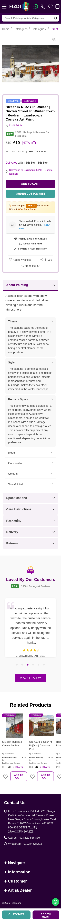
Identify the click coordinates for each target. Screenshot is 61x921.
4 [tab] (33, 665)
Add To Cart (18, 776)
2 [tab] (22, 665)
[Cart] (57, 6)
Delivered (11, 162)
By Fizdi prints (8, 753)
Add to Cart (30, 183)
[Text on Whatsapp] (35, 6)
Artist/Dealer (20, 890)
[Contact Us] (44, 6)
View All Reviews (30, 678)
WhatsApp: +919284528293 (25, 843)
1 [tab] (17, 665)
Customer (17, 881)
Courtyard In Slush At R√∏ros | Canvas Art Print (40, 745)
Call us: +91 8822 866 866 (24, 837)
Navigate (16, 862)
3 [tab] (28, 665)
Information (19, 872)
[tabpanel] (30, 627)
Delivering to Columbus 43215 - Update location (31, 172)
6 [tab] (44, 665)
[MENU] (4, 6)
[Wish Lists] (50, 6)
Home (5, 29)
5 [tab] (38, 665)
